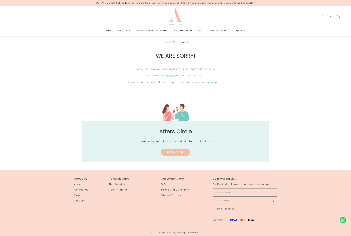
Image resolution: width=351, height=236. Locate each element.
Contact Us (81, 189)
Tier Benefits (117, 184)
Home (166, 42)
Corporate (239, 30)
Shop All (122, 30)
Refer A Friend (118, 189)
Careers (79, 200)
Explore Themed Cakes (188, 30)
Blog (77, 195)
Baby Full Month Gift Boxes (152, 30)
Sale (108, 30)
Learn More (175, 152)
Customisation (217, 30)
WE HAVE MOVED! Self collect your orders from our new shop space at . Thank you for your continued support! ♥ (175, 2)
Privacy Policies (171, 195)
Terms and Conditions (175, 189)
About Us (80, 184)
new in (170, 75)
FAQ (163, 184)
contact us (207, 82)
